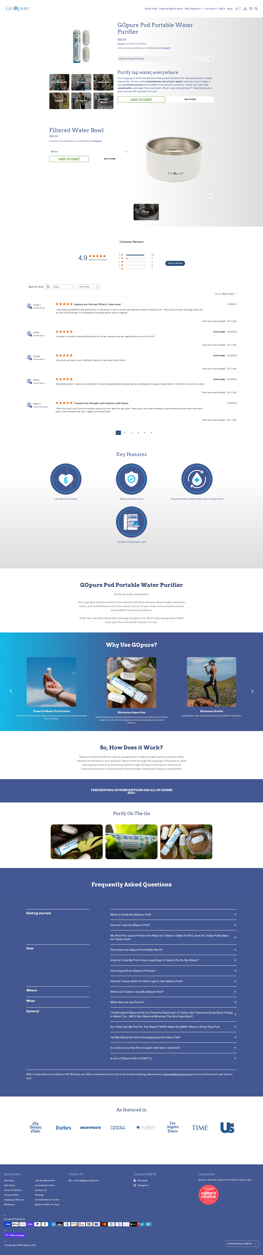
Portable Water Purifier (47, 1199)
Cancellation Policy (45, 1185)
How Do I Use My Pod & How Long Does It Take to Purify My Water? (154, 960)
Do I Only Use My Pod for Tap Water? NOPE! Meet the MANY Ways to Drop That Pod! (165, 1026)
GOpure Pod (29, 1245)
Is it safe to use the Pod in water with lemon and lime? (145, 1047)
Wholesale (9, 1204)
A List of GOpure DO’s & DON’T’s (131, 1058)
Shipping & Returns (14, 1199)
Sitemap (39, 1195)
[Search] (256, 9)
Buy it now (190, 99)
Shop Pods (151, 8)
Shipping (121, 44)
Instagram (143, 1185)
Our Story (211, 8)
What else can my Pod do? (127, 1002)
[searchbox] (35, 286)
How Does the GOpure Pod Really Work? (136, 949)
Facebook (142, 1180)
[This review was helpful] (229, 345)
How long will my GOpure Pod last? (133, 970)
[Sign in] (245, 9)
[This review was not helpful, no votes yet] (234, 321)
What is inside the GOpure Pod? (130, 914)
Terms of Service (13, 1190)
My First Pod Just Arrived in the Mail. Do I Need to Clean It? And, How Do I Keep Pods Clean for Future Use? (169, 937)
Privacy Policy (11, 1195)
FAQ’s (222, 8)
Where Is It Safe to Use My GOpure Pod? (136, 991)
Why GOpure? (193, 8)
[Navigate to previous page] (111, 433)
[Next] (252, 691)
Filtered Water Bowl (171, 8)
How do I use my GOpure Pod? (130, 925)
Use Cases (9, 1185)
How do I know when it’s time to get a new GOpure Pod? (146, 981)
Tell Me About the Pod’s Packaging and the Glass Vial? (145, 1037)
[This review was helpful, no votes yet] (229, 321)
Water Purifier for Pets (47, 1204)
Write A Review (175, 263)
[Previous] (11, 691)
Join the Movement (45, 1180)
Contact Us (41, 1190)
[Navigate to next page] (151, 433)
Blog (229, 8)
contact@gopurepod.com (178, 1074)
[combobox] (63, 286)
